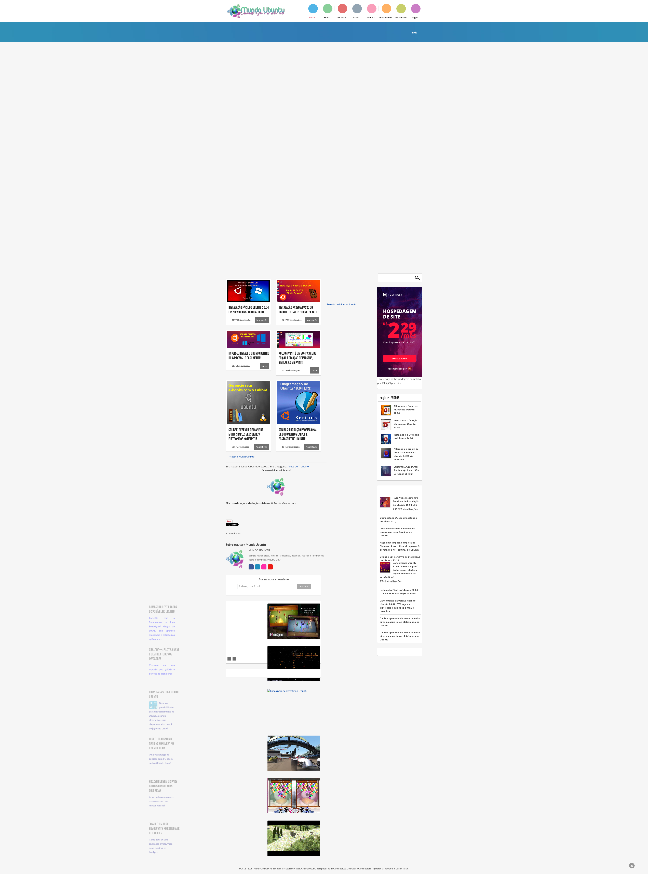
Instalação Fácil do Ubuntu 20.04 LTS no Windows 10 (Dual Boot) (248, 309)
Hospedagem (296, 190)
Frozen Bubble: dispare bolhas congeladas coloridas (163, 786)
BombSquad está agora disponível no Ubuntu (163, 609)
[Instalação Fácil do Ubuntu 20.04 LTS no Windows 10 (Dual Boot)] (248, 290)
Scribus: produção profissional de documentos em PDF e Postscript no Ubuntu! (298, 434)
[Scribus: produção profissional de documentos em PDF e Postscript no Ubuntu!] (298, 402)
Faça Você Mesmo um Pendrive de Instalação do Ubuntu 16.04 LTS (406, 501)
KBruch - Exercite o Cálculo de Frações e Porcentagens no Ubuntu (348, 340)
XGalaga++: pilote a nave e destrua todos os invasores (164, 654)
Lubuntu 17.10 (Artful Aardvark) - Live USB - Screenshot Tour (406, 470)
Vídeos (371, 17)
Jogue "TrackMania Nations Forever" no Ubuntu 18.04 (161, 744)
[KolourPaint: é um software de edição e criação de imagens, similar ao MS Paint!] (298, 339)
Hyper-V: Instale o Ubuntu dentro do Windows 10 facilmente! (248, 355)
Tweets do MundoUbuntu (341, 304)
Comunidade (400, 17)
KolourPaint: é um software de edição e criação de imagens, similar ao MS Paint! (297, 358)
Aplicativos (261, 446)
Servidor (315, 190)
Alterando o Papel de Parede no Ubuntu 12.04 (406, 409)
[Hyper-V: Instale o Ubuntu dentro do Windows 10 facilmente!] (248, 339)
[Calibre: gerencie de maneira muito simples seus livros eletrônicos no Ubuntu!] (248, 402)
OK (418, 277)
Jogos (415, 17)
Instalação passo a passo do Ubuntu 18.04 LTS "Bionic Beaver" (299, 309)
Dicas (356, 17)
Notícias (413, 94)
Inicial (312, 17)
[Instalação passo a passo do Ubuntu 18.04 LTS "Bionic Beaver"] (298, 290)
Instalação (261, 320)
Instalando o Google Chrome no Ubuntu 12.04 (405, 424)
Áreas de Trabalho (298, 466)
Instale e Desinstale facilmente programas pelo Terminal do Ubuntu (397, 532)
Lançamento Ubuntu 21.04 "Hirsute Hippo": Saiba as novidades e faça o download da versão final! (400, 77)
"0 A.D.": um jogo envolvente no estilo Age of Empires (164, 829)
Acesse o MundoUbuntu (241, 456)
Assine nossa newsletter (274, 579)
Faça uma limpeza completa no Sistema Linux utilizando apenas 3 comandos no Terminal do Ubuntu (400, 546)
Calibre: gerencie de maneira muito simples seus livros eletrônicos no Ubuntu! (245, 434)
